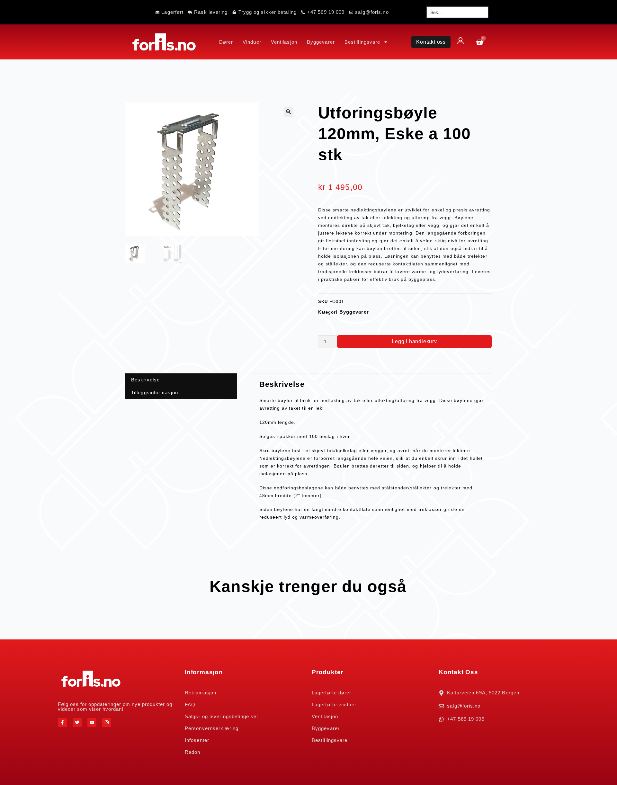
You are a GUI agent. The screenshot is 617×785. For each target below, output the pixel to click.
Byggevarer (321, 42)
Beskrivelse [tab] (145, 379)
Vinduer (252, 42)
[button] (288, 112)
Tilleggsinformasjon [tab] (154, 392)
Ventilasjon (284, 42)
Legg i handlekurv (414, 341)
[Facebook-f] (62, 722)
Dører (226, 42)
